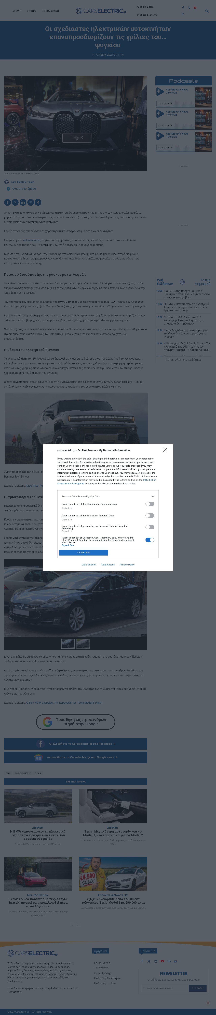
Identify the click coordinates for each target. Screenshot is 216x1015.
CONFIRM (83, 552)
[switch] (149, 504)
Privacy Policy (127, 564)
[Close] (166, 451)
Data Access (108, 564)
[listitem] (108, 496)
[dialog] (108, 507)
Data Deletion (89, 564)
